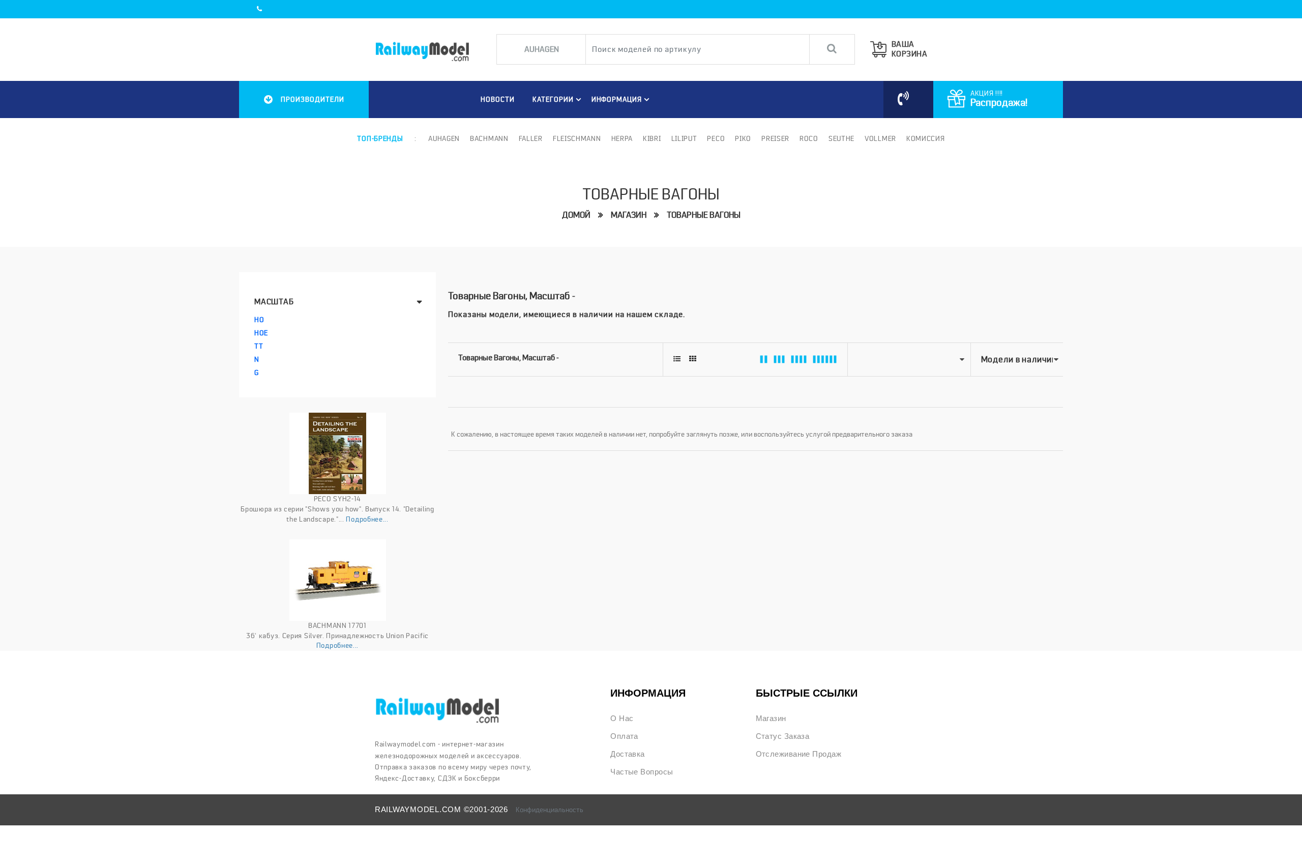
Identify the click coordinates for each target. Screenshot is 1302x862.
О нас (621, 718)
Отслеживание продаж (798, 754)
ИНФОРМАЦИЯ (616, 99)
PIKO (743, 138)
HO (259, 319)
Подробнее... (367, 519)
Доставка (627, 754)
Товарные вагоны (704, 215)
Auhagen (444, 138)
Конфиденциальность (549, 810)
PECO (716, 138)
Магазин (628, 215)
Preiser (775, 138)
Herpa (622, 138)
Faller (531, 138)
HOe (261, 332)
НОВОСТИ (498, 99)
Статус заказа (783, 736)
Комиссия (925, 138)
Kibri (652, 138)
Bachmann (489, 138)
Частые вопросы (641, 772)
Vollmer (880, 138)
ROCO (809, 138)
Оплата (624, 736)
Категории (553, 99)
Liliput (684, 138)
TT (258, 346)
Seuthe (841, 138)
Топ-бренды (380, 138)
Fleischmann (577, 138)
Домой (576, 215)
